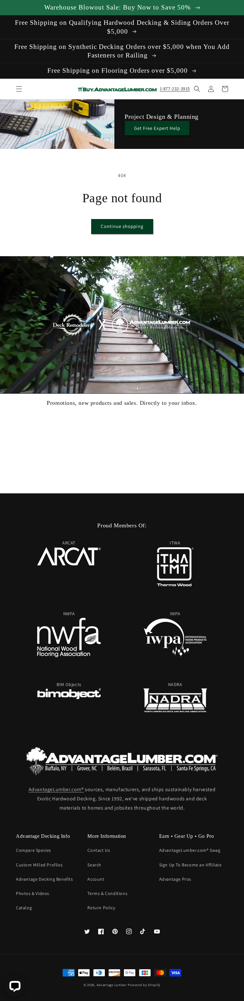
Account (95, 879)
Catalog (24, 908)
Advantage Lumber (112, 985)
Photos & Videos (32, 893)
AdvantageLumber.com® (56, 789)
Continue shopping (122, 226)
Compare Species (33, 850)
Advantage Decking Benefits (44, 879)
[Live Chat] (14, 986)
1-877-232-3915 (175, 88)
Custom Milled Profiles (39, 865)
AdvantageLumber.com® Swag (189, 850)
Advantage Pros (175, 879)
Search (94, 865)
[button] (19, 89)
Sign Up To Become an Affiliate (190, 865)
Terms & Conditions (107, 893)
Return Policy (101, 908)
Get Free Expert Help (157, 128)
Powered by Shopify (144, 985)
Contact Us (98, 850)
